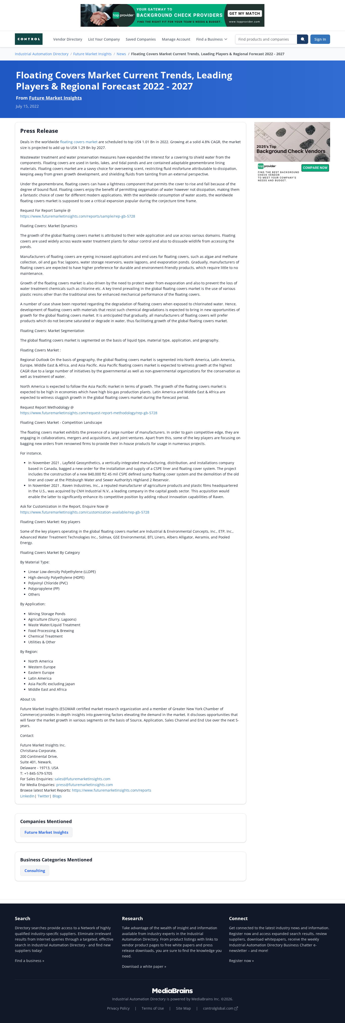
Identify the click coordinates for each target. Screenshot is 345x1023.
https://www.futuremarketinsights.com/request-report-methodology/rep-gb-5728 (88, 412)
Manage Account (176, 39)
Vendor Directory (67, 39)
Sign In (320, 39)
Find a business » (29, 960)
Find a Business (209, 39)
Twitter (44, 796)
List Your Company (104, 39)
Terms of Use (153, 1008)
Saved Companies (141, 39)
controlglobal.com (218, 1008)
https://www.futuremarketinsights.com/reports (111, 790)
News (121, 53)
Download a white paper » (144, 966)
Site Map (183, 1008)
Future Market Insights (92, 53)
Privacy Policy (118, 1008)
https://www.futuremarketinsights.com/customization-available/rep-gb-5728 (84, 512)
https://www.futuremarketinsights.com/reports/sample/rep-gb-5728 (77, 216)
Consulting (34, 870)
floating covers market (78, 141)
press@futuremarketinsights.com (84, 784)
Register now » (241, 960)
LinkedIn (27, 796)
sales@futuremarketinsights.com (82, 778)
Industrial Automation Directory (41, 53)
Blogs (57, 796)
